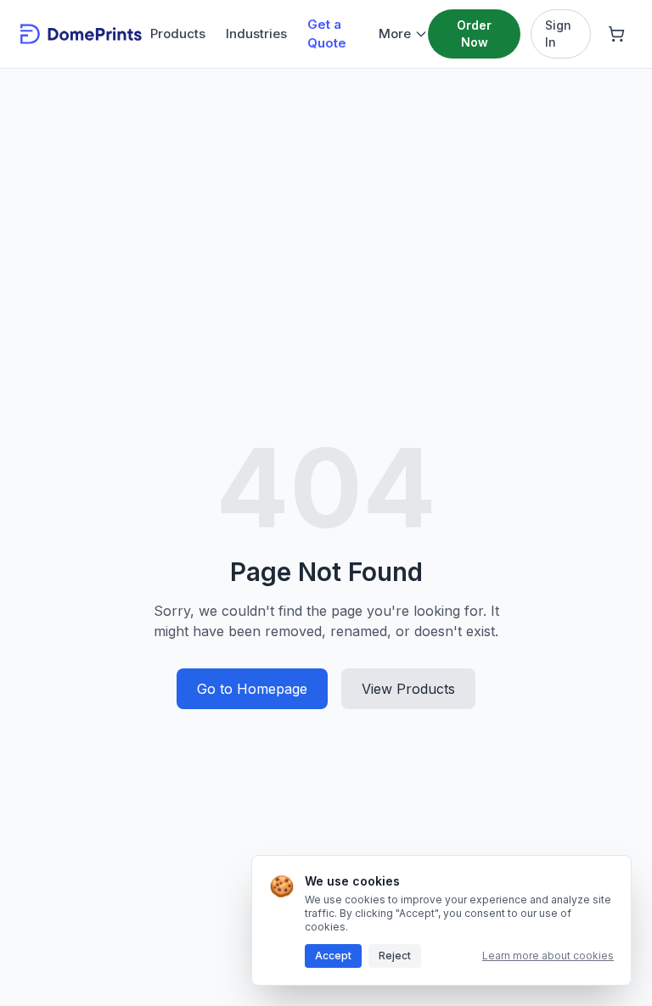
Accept (333, 955)
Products (177, 33)
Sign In (558, 33)
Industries (256, 33)
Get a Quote (326, 34)
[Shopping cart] (616, 34)
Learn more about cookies (548, 955)
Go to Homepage (252, 688)
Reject (395, 955)
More (395, 33)
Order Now (474, 33)
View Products (408, 688)
